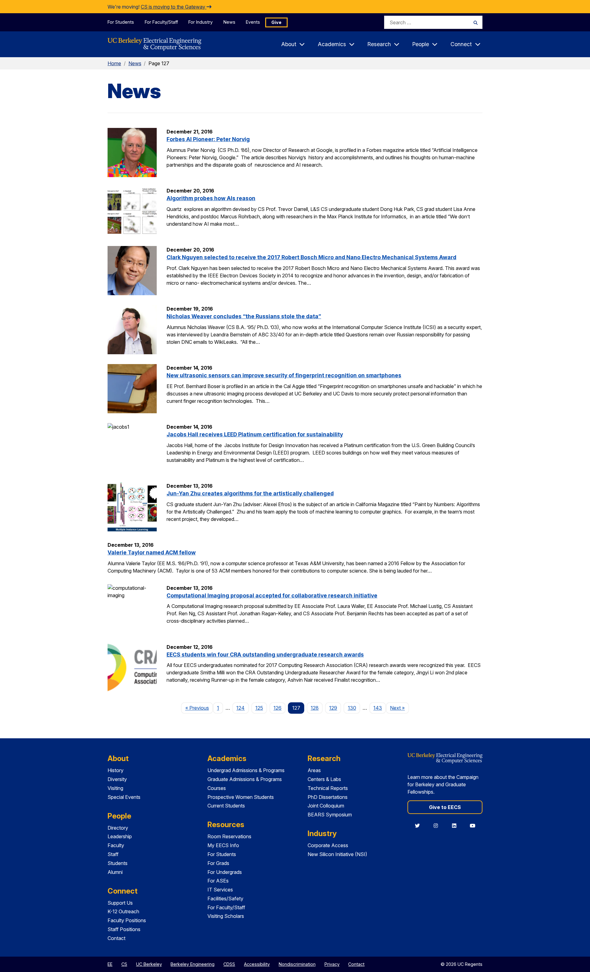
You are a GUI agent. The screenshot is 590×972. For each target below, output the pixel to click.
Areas (314, 770)
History (116, 770)
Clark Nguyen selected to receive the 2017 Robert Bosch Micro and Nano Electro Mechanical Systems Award (311, 257)
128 (315, 708)
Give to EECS (445, 807)
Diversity (117, 779)
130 (352, 708)
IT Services (220, 890)
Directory (118, 828)
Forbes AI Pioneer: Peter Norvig (208, 139)
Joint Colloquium (326, 806)
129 (333, 708)
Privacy (332, 964)
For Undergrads (224, 872)
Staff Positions (124, 929)
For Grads (218, 863)
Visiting (115, 788)
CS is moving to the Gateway (173, 7)
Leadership (120, 836)
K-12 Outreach (123, 911)
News (229, 22)
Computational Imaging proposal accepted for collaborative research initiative (272, 595)
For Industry (200, 22)
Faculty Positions (127, 920)
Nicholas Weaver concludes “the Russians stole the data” (244, 316)
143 (377, 708)
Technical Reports (328, 788)
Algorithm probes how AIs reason (211, 198)
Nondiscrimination (297, 964)
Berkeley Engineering (192, 964)
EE (110, 964)
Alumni (115, 872)
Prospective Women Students (240, 797)
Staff (113, 854)
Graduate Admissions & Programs (244, 779)
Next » (399, 707)
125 (259, 708)
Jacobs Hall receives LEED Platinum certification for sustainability (255, 434)
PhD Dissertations (328, 797)
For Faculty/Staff (161, 22)
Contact (116, 938)
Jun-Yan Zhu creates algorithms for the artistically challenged (250, 493)
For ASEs (218, 881)
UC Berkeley (149, 964)
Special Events (124, 797)
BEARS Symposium (330, 814)
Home (114, 63)
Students (118, 863)
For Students (121, 22)
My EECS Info (223, 845)
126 (277, 708)
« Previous (199, 707)
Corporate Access (328, 845)
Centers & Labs (324, 779)
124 (240, 708)
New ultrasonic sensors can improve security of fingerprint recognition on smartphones (284, 375)
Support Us (120, 903)
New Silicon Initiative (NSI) (337, 854)
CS (124, 964)
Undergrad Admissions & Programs (246, 770)
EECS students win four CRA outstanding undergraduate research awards (265, 654)
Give (276, 22)
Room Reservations (229, 836)
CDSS (229, 964)
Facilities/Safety (225, 898)
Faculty (116, 845)
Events (253, 22)
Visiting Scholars (225, 916)
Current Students (226, 806)
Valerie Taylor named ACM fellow (152, 552)
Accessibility (257, 964)
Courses (216, 788)
